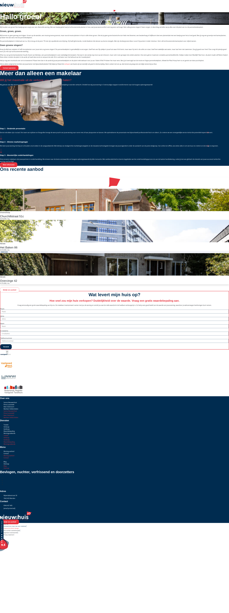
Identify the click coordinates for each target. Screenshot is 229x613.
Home (2, 24)
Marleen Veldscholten (11, 409)
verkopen (67, 64)
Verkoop (6, 427)
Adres (2, 316)
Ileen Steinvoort (9, 407)
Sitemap (6, 464)
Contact (6, 453)
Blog (5, 462)
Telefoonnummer (6, 338)
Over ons (6, 596)
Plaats (2, 308)
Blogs (8, 24)
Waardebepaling (9, 431)
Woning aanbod (9, 451)
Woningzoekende (9, 433)
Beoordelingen (10, 582)
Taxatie (6, 425)
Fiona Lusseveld (9, 405)
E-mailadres (4, 331)
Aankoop (7, 429)
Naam (2, 323)
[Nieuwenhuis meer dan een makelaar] (4, 551)
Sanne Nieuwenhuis (10, 402)
